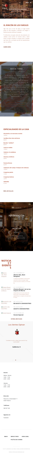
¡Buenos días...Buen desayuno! (19, 275)
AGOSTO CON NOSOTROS (21, 309)
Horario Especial (18, 315)
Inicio (6, 436)
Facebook (6, 417)
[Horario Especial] (6, 313)
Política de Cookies (16, 439)
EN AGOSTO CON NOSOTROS (22, 303)
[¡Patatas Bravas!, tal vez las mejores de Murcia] (6, 289)
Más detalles (8, 191)
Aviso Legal (25, 436)
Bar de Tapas (15, 436)
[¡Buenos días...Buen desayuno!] (6, 274)
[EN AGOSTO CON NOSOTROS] (6, 302)
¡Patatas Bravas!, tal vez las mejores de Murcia (22, 289)
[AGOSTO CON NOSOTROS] (6, 308)
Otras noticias (16, 319)
